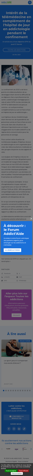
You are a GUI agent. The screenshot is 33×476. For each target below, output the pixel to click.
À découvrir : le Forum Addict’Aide (14, 230)
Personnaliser (17, 473)
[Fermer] (31, 219)
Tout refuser (23, 471)
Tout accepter (11, 471)
